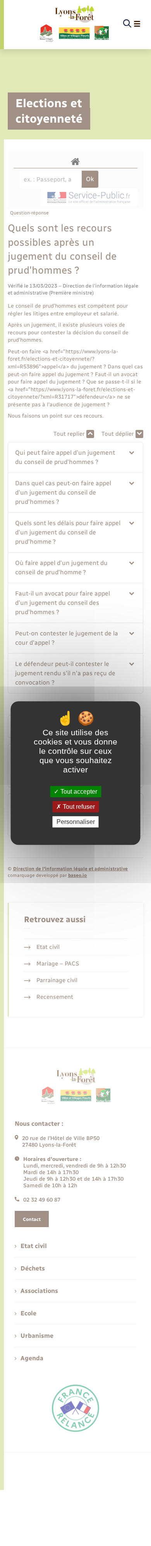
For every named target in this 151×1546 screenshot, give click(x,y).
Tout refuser (78, 806)
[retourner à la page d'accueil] (74, 24)
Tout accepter (78, 791)
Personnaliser (76, 821)
